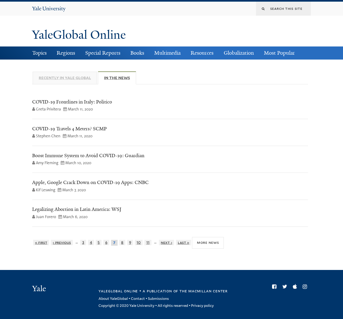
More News (208, 242)
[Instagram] (306, 286)
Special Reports (102, 53)
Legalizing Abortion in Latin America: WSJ (76, 209)
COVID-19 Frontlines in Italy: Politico (72, 102)
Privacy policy (202, 306)
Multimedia (167, 53)
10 (138, 242)
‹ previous (62, 242)
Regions (66, 53)
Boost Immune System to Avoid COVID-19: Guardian (88, 155)
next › (166, 242)
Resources (202, 53)
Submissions (158, 299)
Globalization (239, 53)
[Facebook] (275, 286)
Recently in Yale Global (65, 78)
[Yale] (39, 289)
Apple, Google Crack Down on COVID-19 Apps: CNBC (90, 182)
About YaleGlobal (113, 299)
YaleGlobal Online (79, 35)
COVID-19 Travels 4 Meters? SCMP (69, 129)
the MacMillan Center (203, 291)
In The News (120, 78)
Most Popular (279, 53)
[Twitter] (285, 286)
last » (183, 242)
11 (148, 242)
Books (137, 53)
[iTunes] (296, 286)
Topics (39, 53)
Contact (138, 299)
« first (41, 242)
